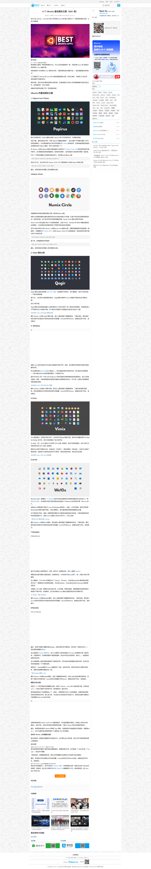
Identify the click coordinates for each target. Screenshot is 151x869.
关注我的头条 (102, 15)
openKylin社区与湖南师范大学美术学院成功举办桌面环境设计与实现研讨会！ (80, 829)
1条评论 (64, 15)
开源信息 (101, 110)
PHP (115, 100)
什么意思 (100, 123)
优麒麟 (113, 108)
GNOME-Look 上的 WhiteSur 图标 (41, 385)
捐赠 (107, 1)
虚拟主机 (108, 115)
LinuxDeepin (112, 97)
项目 (53, 653)
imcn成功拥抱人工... (103, 130)
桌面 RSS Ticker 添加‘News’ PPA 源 (103, 165)
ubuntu (103, 102)
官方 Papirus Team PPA (70, 149)
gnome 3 (103, 95)
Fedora (105, 92)
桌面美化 (111, 113)
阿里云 (101, 866)
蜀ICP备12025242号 (77, 866)
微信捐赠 (33, 840)
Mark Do (49, 15)
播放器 (100, 113)
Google (108, 95)
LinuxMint (95, 100)
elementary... (100, 138)
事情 (70, 768)
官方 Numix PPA (46, 231)
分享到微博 (61, 776)
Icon (118, 95)
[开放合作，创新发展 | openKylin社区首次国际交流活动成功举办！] (60, 821)
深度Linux (86, 857)
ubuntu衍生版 (113, 105)
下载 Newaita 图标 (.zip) (38, 673)
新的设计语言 (35, 501)
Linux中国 (67, 857)
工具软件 (95, 110)
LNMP (106, 100)
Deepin (100, 92)
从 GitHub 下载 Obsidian (38, 595)
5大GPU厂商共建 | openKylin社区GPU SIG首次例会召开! (41, 828)
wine (102, 108)
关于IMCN (116, 1)
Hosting (114, 95)
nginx (111, 100)
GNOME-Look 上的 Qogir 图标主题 (42, 313)
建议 (111, 1)
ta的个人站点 (111, 11)
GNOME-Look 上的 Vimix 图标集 (41, 455)
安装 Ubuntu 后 (58, 768)
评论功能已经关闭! (36, 787)
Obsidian (77, 571)
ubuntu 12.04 (110, 102)
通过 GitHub (64, 143)
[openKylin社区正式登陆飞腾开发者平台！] (60, 803)
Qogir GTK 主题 (51, 292)
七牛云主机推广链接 (97, 81)
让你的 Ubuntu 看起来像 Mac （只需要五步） (106, 150)
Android (94, 92)
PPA (94, 102)
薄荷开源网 (73, 857)
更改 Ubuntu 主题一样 (57, 766)
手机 (118, 110)
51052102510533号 (93, 866)
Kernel (102, 97)
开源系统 (107, 110)
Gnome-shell (96, 95)
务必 (70, 571)
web (98, 108)
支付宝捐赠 (63, 840)
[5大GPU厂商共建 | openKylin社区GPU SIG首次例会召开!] (40, 821)
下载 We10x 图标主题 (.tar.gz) (40, 519)
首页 (43, 5)
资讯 (49, 5)
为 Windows (50, 499)
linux (106, 97)
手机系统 (95, 113)
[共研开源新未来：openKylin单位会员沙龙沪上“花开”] (79, 803)
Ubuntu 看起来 (45, 371)
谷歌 (113, 115)
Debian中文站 (80, 857)
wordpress (107, 108)
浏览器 (116, 113)
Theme (98, 102)
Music (62, 866)
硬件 (63, 5)
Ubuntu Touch (104, 105)
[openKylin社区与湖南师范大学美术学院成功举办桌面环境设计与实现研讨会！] (79, 821)
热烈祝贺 (99, 126)
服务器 (105, 113)
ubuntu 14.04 (96, 105)
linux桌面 (101, 100)
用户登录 (101, 2)
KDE (98, 97)
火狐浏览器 (101, 115)
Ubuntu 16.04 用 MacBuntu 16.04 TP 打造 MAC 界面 (106, 161)
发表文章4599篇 (103, 13)
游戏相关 (95, 115)
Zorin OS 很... (102, 134)
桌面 (56, 5)
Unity (94, 108)
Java (94, 97)
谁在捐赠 (33, 837)
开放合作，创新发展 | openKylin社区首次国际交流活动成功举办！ (60, 828)
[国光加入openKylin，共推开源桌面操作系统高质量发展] (40, 803)
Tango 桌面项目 (44, 653)
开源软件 (113, 110)
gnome (110, 92)
